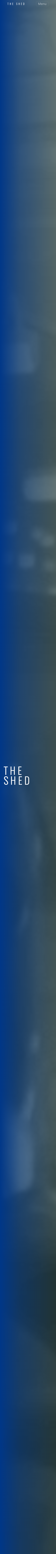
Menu (42, 4)
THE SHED (16, 4)
